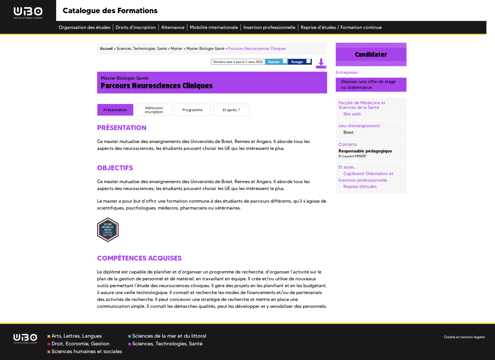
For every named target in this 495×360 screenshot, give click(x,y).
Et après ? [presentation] (231, 109)
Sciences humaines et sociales (87, 351)
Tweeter (274, 61)
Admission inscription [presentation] (154, 109)
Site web (352, 114)
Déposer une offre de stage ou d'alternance (368, 84)
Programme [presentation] (192, 109)
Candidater (371, 54)
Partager (297, 61)
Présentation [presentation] (115, 109)
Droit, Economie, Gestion (80, 344)
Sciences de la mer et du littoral (169, 336)
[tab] (115, 110)
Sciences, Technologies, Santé (167, 344)
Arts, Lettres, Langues (77, 336)
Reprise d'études (360, 186)
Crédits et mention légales (464, 337)
